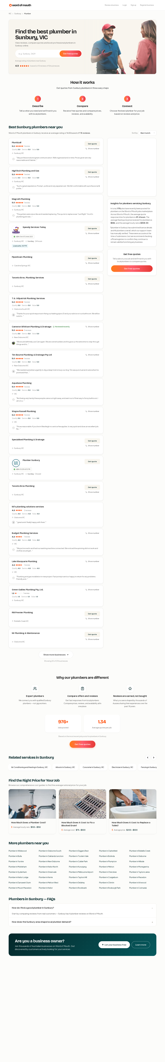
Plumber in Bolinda (107, 856)
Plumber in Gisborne (137, 856)
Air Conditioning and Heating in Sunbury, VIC (29, 767)
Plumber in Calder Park (78, 861)
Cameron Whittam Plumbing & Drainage (31, 326)
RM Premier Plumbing (22, 612)
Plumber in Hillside (136, 861)
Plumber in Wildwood (18, 851)
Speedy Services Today (34, 227)
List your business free (115, 944)
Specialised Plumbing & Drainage (28, 439)
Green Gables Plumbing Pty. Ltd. (27, 589)
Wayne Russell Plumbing (24, 411)
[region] (132, 167)
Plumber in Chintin (106, 882)
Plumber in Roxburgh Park (110, 888)
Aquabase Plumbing (22, 383)
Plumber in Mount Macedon (20, 888)
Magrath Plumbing (21, 199)
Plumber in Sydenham (18, 872)
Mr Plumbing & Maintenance (26, 633)
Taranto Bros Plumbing (23, 486)
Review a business (112, 5)
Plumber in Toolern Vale (78, 856)
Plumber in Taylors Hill (78, 877)
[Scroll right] (153, 757)
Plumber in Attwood (137, 882)
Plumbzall (16, 142)
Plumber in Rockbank (78, 888)
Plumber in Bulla (15, 856)
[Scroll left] (147, 757)
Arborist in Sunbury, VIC (65, 767)
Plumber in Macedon (137, 877)
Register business (147, 5)
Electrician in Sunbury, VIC (122, 767)
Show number (93, 148)
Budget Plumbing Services (25, 533)
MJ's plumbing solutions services (28, 506)
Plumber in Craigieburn (108, 877)
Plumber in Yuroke (16, 861)
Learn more (140, 944)
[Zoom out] (153, 145)
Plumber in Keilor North (48, 866)
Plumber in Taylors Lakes (139, 872)
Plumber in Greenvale (47, 872)
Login (125, 5)
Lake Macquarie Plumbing (24, 561)
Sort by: (135, 133)
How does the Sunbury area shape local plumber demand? (41, 921)
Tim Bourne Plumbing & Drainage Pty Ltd (32, 355)
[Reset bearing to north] (153, 149)
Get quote (92, 144)
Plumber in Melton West (48, 882)
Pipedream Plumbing (22, 257)
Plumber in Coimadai (138, 888)
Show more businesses (54, 654)
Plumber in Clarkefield (108, 851)
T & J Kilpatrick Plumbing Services (28, 298)
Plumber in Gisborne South (50, 851)
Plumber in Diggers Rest (79, 851)
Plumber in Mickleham (18, 866)
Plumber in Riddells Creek (139, 851)
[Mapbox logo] (114, 193)
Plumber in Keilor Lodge (18, 877)
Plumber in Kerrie (46, 877)
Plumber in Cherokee (108, 872)
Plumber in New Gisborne (49, 861)
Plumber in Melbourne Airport (81, 872)
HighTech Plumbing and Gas (25, 171)
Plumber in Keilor (46, 888)
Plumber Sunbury (31, 460)
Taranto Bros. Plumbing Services (28, 277)
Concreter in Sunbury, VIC (93, 767)
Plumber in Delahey (77, 882)
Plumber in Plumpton (108, 861)
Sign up (133, 5)
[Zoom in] (153, 141)
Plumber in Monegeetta (139, 866)
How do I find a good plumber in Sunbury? (33, 907)
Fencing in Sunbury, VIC (150, 767)
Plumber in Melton (106, 866)
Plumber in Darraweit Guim (20, 882)
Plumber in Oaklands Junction (51, 856)
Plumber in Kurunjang (77, 866)
